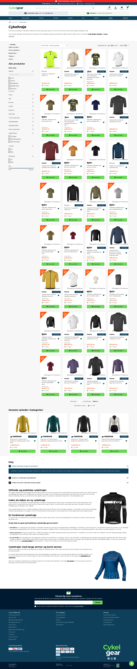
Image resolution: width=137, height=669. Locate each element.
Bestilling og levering (16, 620)
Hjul (83, 18)
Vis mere (11, 91)
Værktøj (55, 18)
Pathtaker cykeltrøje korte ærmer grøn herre (49, 120)
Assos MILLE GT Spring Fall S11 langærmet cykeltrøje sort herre (80, 440)
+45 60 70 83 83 (12, 665)
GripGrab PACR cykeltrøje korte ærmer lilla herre (71, 382)
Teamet (58, 620)
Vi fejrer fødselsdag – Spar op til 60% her (70, 1)
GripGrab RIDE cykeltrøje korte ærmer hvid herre (116, 75)
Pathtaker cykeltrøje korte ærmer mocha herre (71, 166)
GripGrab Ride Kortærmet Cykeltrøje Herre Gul (49, 295)
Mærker (96, 18)
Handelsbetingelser (109, 615)
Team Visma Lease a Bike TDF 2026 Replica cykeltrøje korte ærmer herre (71, 122)
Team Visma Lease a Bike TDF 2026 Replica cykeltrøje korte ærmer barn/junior (94, 76)
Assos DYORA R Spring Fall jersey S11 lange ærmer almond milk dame (112, 440)
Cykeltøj (70, 18)
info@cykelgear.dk (12, 666)
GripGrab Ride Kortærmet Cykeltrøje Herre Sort (116, 120)
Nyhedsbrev (60, 624)
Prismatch (12, 632)
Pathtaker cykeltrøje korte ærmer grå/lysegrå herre (116, 208)
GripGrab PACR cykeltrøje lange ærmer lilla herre (116, 382)
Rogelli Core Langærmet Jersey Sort (71, 208)
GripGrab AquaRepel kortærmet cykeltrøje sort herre (94, 383)
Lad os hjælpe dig (14, 612)
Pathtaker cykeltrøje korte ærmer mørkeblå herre (94, 120)
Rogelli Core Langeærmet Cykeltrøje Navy (116, 166)
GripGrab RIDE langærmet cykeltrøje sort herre (94, 338)
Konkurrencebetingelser (111, 617)
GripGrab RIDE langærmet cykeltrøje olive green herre (94, 209)
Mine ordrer (12, 617)
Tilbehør (41, 18)
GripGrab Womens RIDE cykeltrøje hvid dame (71, 295)
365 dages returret (14, 622)
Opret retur (12, 624)
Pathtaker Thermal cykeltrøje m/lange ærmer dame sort (49, 338)
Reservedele (25, 18)
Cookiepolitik (107, 622)
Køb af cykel (12, 639)
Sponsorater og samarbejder (65, 622)
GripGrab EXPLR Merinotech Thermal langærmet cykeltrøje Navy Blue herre (115, 253)
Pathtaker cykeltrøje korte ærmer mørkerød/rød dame (49, 382)
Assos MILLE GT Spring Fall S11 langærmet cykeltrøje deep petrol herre (51, 440)
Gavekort (11, 634)
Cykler (10, 18)
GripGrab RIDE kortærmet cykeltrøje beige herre (71, 75)
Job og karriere (61, 615)
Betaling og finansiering (16, 629)
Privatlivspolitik (108, 620)
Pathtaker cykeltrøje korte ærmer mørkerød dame (71, 250)
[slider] (8, 168)
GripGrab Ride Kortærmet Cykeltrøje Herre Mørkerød (49, 166)
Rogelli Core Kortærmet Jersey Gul (48, 74)
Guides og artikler (14, 615)
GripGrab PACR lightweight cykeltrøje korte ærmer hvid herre (71, 338)
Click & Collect (13, 637)
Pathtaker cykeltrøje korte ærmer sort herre (94, 166)
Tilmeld (97, 602)
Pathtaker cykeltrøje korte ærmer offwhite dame (94, 295)
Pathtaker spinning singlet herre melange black (116, 295)
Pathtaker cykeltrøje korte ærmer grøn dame (49, 208)
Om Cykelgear (60, 612)
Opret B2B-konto (108, 624)
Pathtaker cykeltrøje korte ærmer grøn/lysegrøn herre (49, 251)
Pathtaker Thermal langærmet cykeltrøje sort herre (94, 252)
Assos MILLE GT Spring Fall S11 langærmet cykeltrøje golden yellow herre (20, 441)
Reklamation (13, 627)
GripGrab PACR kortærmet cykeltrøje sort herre (116, 338)
